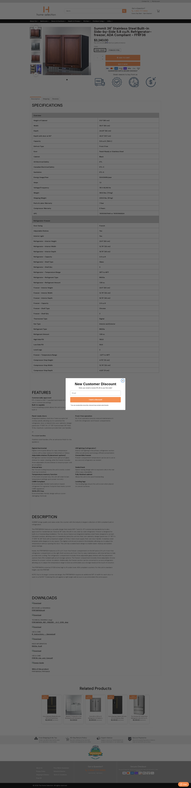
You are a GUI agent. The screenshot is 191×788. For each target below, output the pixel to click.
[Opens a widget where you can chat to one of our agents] (183, 784)
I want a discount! (95, 400)
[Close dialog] (123, 380)
